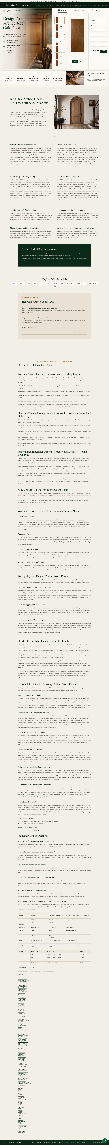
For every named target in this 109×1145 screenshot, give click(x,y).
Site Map (20, 1130)
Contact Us (20, 1120)
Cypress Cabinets (22, 1070)
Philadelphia (21, 1107)
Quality (19, 1122)
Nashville (20, 1092)
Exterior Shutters (22, 985)
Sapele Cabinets (22, 1075)
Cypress (78, 283)
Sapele (62, 283)
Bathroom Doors (22, 1008)
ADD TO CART (103, 51)
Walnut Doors (21, 1059)
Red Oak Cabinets (22, 1074)
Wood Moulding (22, 1025)
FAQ (19, 1128)
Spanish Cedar (70, 283)
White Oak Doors (22, 1060)
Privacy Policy (21, 1131)
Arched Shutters (24, 821)
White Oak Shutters (23, 1042)
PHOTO (75, 61)
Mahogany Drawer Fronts (24, 1083)
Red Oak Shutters (22, 1038)
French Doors (21, 999)
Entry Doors (21, 1003)
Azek (54, 286)
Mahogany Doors (22, 1054)
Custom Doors (21, 1009)
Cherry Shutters (22, 1033)
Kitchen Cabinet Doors (23, 1019)
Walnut (47, 283)
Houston (20, 1102)
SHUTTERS (39, 5)
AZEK (78, 830)
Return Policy (21, 1132)
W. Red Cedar (73, 830)
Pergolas (20, 1024)
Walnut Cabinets (22, 1077)
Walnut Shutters (22, 1040)
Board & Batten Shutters (24, 982)
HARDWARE (70, 5)
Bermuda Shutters (22, 984)
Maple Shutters (21, 1036)
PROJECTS (84, 5)
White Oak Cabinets (23, 1078)
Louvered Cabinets (22, 1016)
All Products (23, 823)
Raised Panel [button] (61, 27)
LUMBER (63, 5)
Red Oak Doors (22, 1057)
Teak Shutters (21, 1043)
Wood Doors (21, 1010)
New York (20, 1088)
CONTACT (83, 1142)
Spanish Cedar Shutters (24, 1045)
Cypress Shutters (22, 1034)
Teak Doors (21, 1062)
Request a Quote (22, 1121)
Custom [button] (62, 63)
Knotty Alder (54, 283)
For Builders (21, 1123)
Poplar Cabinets (22, 1080)
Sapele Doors (21, 1058)
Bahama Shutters (22, 981)
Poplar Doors (21, 1063)
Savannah (20, 1111)
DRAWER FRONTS (54, 5)
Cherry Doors (21, 1051)
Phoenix (20, 1103)
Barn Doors (21, 1004)
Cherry (28, 283)
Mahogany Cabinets (23, 1072)
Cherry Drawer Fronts (23, 1082)
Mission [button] (62, 49)
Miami (19, 1089)
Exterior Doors (21, 1001)
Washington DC (22, 1099)
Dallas (19, 1093)
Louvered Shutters (22, 979)
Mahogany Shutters (23, 1035)
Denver (19, 1106)
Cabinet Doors (21, 1018)
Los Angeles (21, 1096)
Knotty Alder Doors (22, 1064)
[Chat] (104, 1140)
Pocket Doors (21, 1006)
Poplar (40, 283)
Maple (35, 283)
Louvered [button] (62, 34)
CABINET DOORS (46, 1142)
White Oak (22, 283)
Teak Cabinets (21, 1079)
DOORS (32, 4)
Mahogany (14, 283)
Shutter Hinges (21, 993)
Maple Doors (21, 1055)
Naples (19, 1108)
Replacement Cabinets (23, 1020)
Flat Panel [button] (61, 20)
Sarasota (20, 1110)
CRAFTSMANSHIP (92, 5)
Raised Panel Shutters (23, 980)
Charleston (20, 1090)
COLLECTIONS (77, 5)
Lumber (20, 1027)
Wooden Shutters (22, 986)
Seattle (19, 1104)
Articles (19, 1127)
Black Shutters (21, 990)
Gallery (19, 1028)
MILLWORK (54, 1142)
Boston (19, 1098)
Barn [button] (61, 56)
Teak (84, 283)
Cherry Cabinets (22, 1069)
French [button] (62, 41)
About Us (20, 1118)
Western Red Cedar (93, 283)
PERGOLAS (66, 1142)
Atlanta (19, 1101)
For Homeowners (22, 1125)
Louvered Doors (22, 998)
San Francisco (21, 1097)
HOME (4, 10)
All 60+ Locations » (22, 1113)
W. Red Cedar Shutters (23, 1044)
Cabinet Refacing (22, 1021)
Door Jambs (21, 1011)
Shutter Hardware (22, 991)
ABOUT (78, 1142)
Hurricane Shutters (22, 987)
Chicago (20, 1094)
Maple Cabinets (22, 1073)
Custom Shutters (22, 989)
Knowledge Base (22, 1126)
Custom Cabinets (22, 1023)
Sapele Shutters (22, 1039)
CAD (80, 61)
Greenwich (20, 1112)
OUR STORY (101, 5)
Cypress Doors (21, 1053)
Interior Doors (21, 1000)
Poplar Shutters (22, 1047)
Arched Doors (21, 1005)
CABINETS (46, 5)
